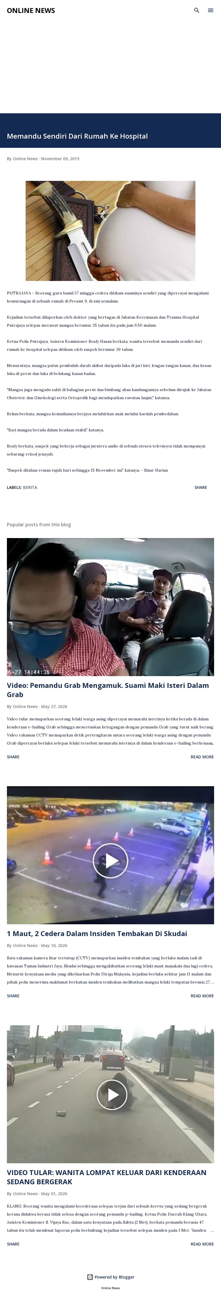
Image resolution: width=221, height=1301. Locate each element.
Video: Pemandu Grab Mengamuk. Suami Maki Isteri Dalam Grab (108, 689)
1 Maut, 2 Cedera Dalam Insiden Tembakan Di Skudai (97, 933)
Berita (30, 487)
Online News (31, 10)
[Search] (196, 10)
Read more (202, 756)
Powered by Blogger (114, 1277)
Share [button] (201, 487)
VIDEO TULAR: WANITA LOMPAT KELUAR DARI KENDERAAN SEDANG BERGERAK (107, 1177)
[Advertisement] (110, 61)
